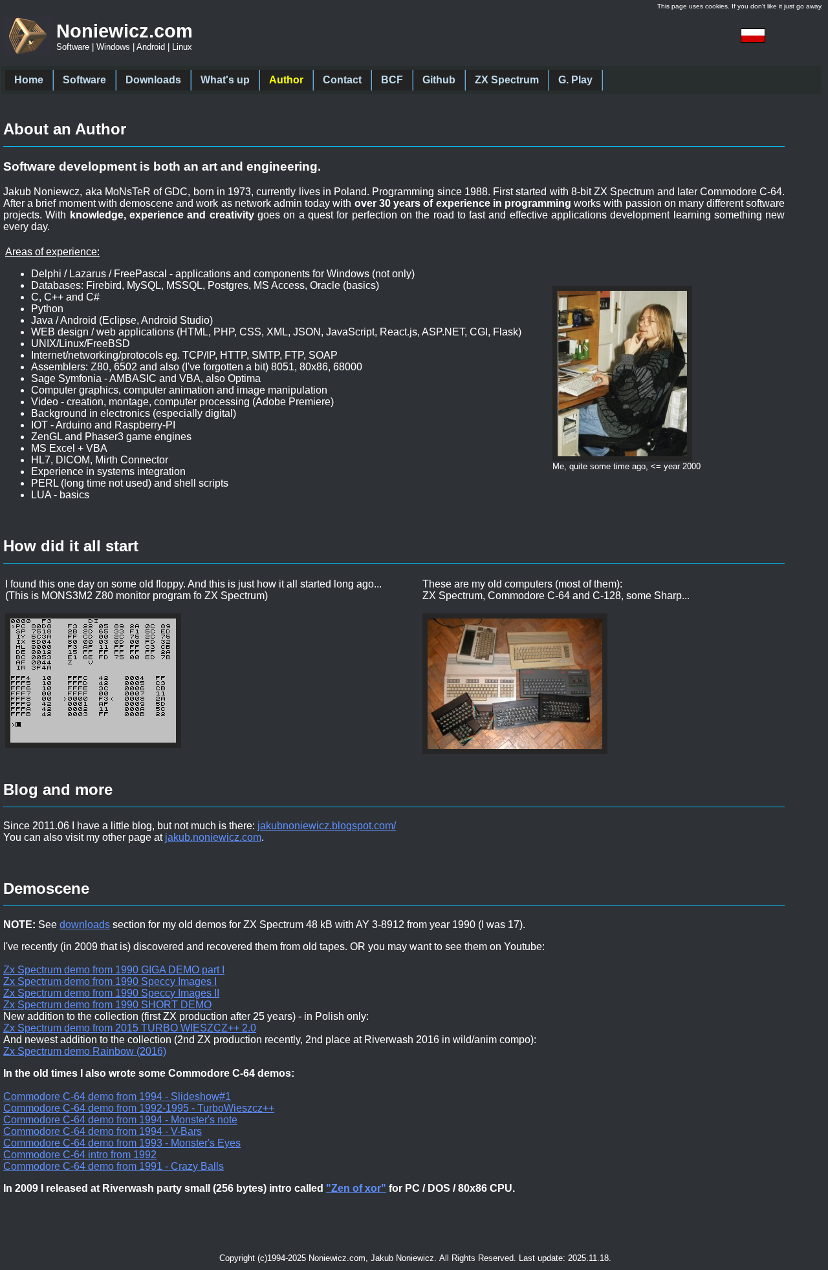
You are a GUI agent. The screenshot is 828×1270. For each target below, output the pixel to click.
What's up (225, 79)
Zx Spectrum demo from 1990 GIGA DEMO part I (113, 969)
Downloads (153, 79)
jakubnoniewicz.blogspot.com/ (326, 825)
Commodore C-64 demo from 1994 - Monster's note (120, 1119)
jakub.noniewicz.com (213, 837)
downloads (85, 924)
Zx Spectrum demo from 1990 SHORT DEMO (107, 1004)
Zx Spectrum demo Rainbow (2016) (84, 1051)
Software (84, 79)
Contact (342, 79)
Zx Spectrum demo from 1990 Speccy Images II (111, 993)
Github (438, 79)
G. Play (575, 79)
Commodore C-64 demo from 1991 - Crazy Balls (113, 1166)
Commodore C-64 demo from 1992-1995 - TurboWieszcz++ (138, 1108)
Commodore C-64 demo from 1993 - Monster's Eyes (122, 1143)
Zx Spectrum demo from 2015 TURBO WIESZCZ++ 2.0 (129, 1027)
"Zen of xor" (356, 1188)
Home (28, 79)
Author (286, 79)
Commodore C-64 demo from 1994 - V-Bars (102, 1131)
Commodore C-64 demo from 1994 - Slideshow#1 (117, 1096)
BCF (392, 79)
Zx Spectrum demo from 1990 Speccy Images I (110, 981)
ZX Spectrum (507, 79)
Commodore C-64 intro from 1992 (80, 1154)
